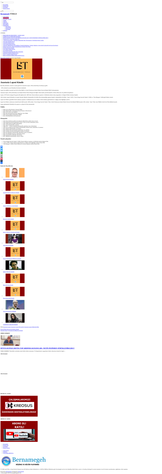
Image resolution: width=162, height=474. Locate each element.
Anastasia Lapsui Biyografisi (17, 327)
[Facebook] (81, 147)
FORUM (5, 21)
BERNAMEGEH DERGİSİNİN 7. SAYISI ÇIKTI (13, 35)
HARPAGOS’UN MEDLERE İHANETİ (11, 36)
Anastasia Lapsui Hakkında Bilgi (31, 327)
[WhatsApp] (81, 153)
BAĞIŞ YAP (5, 6)
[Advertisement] (10, 364)
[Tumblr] (81, 161)
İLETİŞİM (5, 7)
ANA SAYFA (6, 16)
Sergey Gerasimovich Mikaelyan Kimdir (12, 330)
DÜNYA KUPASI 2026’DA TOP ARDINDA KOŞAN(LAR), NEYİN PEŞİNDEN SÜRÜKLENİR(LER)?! (25, 37)
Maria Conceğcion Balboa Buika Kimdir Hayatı (13, 55)
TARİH (4, 20)
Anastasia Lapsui (7, 327)
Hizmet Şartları (6, 8)
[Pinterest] (81, 159)
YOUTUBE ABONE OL (8, 453)
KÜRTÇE (5, 30)
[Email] (81, 155)
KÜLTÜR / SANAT (7, 19)
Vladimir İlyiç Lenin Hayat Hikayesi (11, 39)
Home (2, 57)
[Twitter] (81, 149)
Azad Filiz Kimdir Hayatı (8, 43)
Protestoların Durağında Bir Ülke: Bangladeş (13, 51)
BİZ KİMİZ (5, 4)
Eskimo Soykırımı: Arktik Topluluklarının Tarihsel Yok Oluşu (17, 46)
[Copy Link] (81, 157)
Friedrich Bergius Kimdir (8, 48)
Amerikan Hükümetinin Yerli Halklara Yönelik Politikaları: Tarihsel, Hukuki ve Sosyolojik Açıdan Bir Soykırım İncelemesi (30, 45)
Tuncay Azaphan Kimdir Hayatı (10, 54)
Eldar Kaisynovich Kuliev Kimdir (10, 329)
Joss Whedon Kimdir (7, 50)
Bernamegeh (5, 14)
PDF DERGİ (5, 24)
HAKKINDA (6, 25)
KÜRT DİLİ (5, 23)
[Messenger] (81, 151)
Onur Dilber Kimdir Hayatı (9, 49)
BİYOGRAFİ (6, 18)
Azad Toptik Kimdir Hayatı (9, 44)
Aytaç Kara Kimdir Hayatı (9, 41)
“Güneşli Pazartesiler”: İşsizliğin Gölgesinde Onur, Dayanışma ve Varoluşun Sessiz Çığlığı (23, 40)
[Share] (81, 163)
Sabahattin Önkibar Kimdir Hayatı (10, 53)
